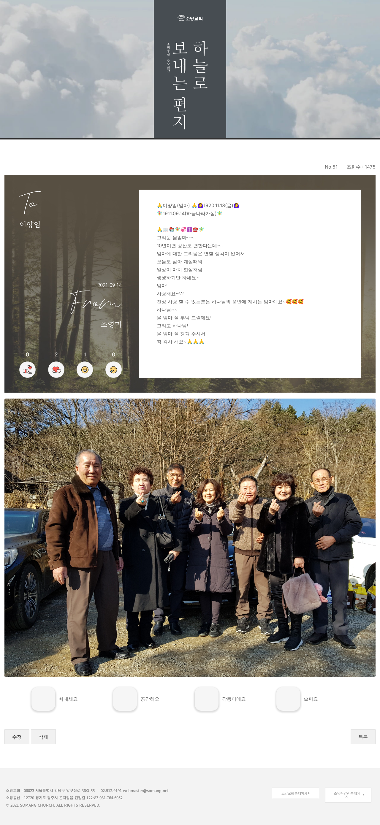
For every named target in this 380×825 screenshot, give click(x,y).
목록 (363, 737)
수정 (17, 737)
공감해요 (149, 699)
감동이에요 (234, 699)
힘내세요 (68, 699)
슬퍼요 (311, 699)
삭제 (43, 737)
